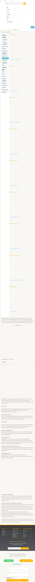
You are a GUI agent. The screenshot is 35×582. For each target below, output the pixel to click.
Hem (7, 7)
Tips (7, 19)
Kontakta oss (9, 14)
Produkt (8, 9)
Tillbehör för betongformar (7, 29)
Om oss (8, 12)
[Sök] (24, 3)
